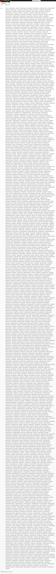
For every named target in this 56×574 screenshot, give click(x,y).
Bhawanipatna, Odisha (14, 74)
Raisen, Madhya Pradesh (22, 427)
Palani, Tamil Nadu (39, 378)
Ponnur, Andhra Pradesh (45, 413)
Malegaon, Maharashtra (15, 310)
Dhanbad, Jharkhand (41, 134)
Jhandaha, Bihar (22, 217)
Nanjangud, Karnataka (46, 354)
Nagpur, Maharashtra (8, 348)
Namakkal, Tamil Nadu (23, 351)
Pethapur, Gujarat (32, 405)
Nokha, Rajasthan (43, 370)
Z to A (9, 4)
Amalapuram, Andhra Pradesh (42, 19)
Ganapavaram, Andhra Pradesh (10, 160)
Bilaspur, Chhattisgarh (33, 82)
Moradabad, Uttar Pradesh (15, 332)
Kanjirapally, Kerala (12, 237)
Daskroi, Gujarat (27, 126)
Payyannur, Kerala (23, 397)
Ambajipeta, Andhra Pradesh (41, 20)
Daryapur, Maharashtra (21, 126)
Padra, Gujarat (38, 375)
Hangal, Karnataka (17, 183)
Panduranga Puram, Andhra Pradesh (30, 386)
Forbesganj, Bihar (43, 155)
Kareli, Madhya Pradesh (47, 242)
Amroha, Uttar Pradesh (8, 25)
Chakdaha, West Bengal (15, 95)
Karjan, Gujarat (7, 245)
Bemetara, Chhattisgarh (9, 68)
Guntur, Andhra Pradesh (45, 177)
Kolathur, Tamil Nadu (29, 269)
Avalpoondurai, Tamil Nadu (44, 41)
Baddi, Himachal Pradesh (31, 44)
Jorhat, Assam (36, 218)
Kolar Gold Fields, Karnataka (9, 269)
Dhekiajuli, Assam (28, 139)
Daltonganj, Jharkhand (49, 122)
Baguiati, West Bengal (15, 47)
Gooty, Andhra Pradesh (21, 171)
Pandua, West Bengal (22, 386)
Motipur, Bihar (30, 334)
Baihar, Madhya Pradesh (42, 47)
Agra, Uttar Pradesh (28, 11)
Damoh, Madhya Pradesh (33, 123)
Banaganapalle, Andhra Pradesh (34, 52)
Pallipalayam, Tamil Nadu (9, 381)
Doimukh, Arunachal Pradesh (45, 144)
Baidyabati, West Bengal (35, 47)
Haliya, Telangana (22, 182)
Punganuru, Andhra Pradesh (44, 419)
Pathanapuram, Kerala (41, 394)
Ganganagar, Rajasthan (42, 160)
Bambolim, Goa (20, 52)
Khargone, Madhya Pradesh (28, 259)
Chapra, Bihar (7, 101)
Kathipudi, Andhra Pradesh (44, 248)
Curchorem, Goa (41, 120)
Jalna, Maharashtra (34, 209)
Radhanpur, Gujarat (8, 424)
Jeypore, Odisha (44, 215)
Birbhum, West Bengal (12, 84)
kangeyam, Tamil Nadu (23, 236)
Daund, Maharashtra (8, 128)
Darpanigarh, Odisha (47, 125)
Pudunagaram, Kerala (38, 418)
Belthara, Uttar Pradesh (46, 66)
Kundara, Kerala (29, 288)
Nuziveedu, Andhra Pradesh (39, 372)
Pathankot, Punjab (47, 394)
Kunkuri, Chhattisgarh (52, 288)
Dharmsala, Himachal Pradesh (9, 139)
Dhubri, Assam (18, 141)
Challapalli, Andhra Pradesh (15, 96)
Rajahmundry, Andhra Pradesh (47, 427)
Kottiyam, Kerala (28, 280)
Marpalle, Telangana (27, 321)
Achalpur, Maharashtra (29, 8)
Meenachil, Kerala (15, 326)
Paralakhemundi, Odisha (16, 389)
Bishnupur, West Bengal (30, 84)
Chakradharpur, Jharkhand (26, 95)
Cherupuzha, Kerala (28, 106)
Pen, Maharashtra (22, 400)
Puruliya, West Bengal (46, 421)
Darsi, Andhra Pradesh (8, 126)
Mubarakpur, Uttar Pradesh (42, 334)
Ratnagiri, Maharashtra (8, 441)
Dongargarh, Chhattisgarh (29, 145)
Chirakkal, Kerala (16, 115)
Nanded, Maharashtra (24, 353)
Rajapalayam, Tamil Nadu (40, 429)
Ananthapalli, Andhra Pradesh (17, 27)
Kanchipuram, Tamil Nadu (18, 234)
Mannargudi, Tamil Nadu (9, 318)
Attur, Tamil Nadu (8, 41)
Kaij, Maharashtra (19, 223)
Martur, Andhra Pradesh (34, 321)
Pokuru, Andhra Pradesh (30, 411)
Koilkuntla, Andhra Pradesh (36, 267)
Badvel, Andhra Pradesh (9, 46)
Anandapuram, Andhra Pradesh (50, 25)
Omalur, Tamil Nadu (24, 373)
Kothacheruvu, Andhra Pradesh (16, 277)
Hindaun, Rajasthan (45, 190)
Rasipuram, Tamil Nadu (33, 440)
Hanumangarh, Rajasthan (23, 183)
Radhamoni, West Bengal (47, 422)
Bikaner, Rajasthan (8, 82)
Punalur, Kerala (33, 419)
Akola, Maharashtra (29, 14)
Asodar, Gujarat (12, 38)
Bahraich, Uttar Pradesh (28, 47)
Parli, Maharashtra (26, 392)
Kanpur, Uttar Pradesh (42, 239)
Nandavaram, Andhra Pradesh (17, 353)
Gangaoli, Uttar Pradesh (49, 160)
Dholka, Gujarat (39, 139)
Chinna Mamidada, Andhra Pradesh (26, 112)
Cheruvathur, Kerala (34, 106)
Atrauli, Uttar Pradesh (22, 39)
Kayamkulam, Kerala (28, 253)
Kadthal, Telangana (45, 221)
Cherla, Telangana (46, 104)
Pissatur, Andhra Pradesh (17, 410)
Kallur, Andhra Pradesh (34, 228)
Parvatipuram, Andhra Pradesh (38, 392)
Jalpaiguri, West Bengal (45, 209)
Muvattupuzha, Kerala (8, 343)
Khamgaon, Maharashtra (52, 256)
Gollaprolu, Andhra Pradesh (39, 169)
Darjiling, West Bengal (33, 125)
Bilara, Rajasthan (28, 82)
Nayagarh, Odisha (26, 362)
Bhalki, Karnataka (38, 71)
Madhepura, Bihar (22, 302)
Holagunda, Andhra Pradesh (17, 193)
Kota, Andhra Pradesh (30, 275)
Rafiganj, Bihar (21, 424)
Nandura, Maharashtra (25, 354)
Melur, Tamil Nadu (51, 326)
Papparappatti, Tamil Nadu (9, 389)
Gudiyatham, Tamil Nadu (37, 174)
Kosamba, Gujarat (8, 275)
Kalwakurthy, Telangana (21, 229)
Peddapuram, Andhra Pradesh (9, 400)
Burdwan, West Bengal (48, 90)
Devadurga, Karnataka (35, 131)
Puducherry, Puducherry (25, 418)
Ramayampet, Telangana (9, 435)
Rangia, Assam (38, 438)
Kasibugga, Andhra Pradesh (21, 248)
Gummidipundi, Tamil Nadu (16, 177)
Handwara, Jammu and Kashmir (10, 183)
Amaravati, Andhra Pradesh (15, 20)
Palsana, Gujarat (22, 381)
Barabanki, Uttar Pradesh (44, 55)
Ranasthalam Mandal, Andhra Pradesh (10, 438)
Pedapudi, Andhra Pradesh (42, 399)
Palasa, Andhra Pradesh (9, 380)
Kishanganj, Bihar (22, 264)
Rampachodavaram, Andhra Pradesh (30, 437)
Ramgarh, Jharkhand (37, 435)
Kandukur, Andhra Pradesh (46, 234)
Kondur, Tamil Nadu (19, 272)
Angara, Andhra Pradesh (47, 28)
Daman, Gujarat (7, 123)
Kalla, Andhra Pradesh (8, 228)
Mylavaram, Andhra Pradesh (37, 343)
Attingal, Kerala (53, 39)
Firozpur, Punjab (38, 155)
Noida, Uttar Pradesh (37, 370)
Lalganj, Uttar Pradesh (42, 294)
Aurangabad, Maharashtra (37, 41)
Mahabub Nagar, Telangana (16, 305)
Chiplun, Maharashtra (45, 114)
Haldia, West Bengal (52, 180)
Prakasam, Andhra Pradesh (29, 416)
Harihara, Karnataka (41, 185)
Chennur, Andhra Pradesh (28, 104)
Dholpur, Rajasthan (44, 139)
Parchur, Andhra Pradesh (35, 391)
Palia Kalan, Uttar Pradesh (27, 380)
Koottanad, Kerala (38, 272)
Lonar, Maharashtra (45, 297)
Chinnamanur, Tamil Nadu (44, 112)
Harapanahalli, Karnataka (9, 185)
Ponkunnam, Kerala (23, 413)
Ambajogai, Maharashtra (49, 20)
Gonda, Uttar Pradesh (46, 169)
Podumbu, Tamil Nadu (23, 411)
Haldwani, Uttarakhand (16, 182)
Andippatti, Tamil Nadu (24, 28)
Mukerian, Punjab (51, 335)
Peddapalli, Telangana (50, 399)
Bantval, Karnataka (22, 55)
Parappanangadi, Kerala (39, 389)
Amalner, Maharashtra (49, 19)
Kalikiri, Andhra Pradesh (37, 226)
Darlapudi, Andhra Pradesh (40, 125)
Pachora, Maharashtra (14, 375)
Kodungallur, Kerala (22, 267)
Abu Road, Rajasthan (23, 8)
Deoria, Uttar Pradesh (15, 131)
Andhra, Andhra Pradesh (17, 28)
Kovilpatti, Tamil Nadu (41, 280)
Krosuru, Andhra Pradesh (15, 285)
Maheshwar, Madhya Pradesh (9, 307)
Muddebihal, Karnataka (49, 334)
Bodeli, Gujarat (15, 85)
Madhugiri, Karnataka (40, 302)
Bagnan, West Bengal (8, 47)
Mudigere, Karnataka (20, 335)
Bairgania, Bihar (14, 49)
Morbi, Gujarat (27, 332)
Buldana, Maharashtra (24, 90)
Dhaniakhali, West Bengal (9, 136)
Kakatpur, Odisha (51, 223)
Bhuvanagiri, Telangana (23, 79)
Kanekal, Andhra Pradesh (9, 236)
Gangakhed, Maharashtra (35, 160)
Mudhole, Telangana (14, 335)
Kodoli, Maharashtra (47, 266)
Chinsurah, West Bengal (16, 114)
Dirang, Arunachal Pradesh (19, 144)
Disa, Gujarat (25, 144)
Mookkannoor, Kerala (8, 332)
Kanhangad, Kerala (36, 236)
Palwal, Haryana (33, 381)
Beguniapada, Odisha (40, 65)
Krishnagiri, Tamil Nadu (33, 283)
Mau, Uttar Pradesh (46, 323)
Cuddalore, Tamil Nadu (9, 120)
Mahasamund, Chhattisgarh (43, 305)
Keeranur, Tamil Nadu (41, 253)
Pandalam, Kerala (8, 384)
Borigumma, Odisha (42, 87)
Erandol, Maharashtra (45, 150)
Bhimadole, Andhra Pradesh (15, 76)
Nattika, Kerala (45, 359)
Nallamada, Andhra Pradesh (9, 351)
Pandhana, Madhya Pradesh (30, 384)
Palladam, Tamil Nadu (44, 380)
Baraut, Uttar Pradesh (28, 57)
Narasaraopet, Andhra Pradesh (35, 356)
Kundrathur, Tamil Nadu (40, 288)
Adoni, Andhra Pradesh (31, 9)
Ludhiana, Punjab (35, 299)
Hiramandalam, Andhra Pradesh (31, 191)
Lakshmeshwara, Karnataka (34, 294)
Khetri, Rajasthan (44, 261)
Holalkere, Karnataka (24, 193)
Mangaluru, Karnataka (14, 316)
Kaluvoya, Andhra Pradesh (14, 229)
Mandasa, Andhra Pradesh (31, 313)
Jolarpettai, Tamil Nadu (30, 218)
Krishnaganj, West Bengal (25, 283)
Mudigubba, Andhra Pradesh (27, 335)
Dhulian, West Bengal (37, 141)
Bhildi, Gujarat (46, 74)
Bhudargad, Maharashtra (44, 77)
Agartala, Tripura (14, 11)
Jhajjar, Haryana (12, 217)
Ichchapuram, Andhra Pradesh (26, 199)
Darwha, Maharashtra (15, 126)
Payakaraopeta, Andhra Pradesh (16, 397)
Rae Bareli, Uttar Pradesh (14, 424)
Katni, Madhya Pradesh (27, 250)
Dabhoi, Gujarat (51, 120)
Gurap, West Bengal (51, 177)
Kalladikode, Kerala (14, 228)
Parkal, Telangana (21, 392)
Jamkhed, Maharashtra (27, 210)
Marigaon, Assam (8, 321)
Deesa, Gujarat (39, 128)
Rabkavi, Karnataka (40, 422)
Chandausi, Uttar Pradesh (9, 98)
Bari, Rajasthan (46, 58)
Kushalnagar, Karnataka (42, 291)
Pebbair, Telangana (41, 397)
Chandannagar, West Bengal (38, 96)
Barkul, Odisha (14, 60)
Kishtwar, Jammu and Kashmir (35, 264)
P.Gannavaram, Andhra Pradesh (44, 405)
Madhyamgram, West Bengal (9, 304)
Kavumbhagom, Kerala (15, 253)
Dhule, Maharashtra (30, 141)
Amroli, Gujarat (14, 25)
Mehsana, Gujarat (41, 326)
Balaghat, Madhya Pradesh (27, 49)
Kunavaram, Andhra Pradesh (9, 288)
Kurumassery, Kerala (35, 291)
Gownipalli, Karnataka (26, 172)
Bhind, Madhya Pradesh (31, 76)
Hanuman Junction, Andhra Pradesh (31, 183)
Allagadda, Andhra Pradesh (22, 17)
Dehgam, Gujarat (51, 128)
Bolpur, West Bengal (51, 85)
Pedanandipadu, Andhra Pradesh (26, 399)
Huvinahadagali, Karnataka (15, 198)
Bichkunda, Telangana (43, 79)
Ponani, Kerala (7, 413)
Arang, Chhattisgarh (15, 33)
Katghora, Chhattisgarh (37, 248)
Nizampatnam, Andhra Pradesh (30, 370)
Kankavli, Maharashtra (19, 237)
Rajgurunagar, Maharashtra (43, 430)
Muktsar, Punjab (26, 337)
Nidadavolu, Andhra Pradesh (33, 367)
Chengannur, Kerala (52, 103)
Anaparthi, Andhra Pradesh (33, 27)
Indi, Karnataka (19, 201)
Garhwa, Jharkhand (24, 163)
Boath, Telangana (51, 84)
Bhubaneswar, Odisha (37, 77)
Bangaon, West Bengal (52, 52)
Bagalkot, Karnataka (19, 46)
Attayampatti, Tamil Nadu (34, 39)
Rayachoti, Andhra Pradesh (46, 441)
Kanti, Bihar (53, 239)
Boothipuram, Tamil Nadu (35, 87)
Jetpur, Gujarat (33, 215)
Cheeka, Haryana (21, 103)
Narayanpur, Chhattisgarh (50, 356)
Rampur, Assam (38, 437)
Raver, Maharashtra (27, 441)
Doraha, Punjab (41, 145)
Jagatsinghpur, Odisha (26, 204)
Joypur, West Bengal (8, 220)
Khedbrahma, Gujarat (38, 261)
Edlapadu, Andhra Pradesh (14, 150)
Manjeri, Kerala (44, 316)
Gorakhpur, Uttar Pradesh (47, 171)
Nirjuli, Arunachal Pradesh (9, 370)
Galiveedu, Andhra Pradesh (31, 158)
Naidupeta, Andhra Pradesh (24, 348)
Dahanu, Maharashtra (30, 122)
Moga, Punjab (52, 329)
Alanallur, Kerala (51, 14)
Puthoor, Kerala (16, 422)
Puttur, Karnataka (21, 422)
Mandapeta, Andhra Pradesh (24, 313)
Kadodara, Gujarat (40, 221)
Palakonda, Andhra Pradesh (9, 378)
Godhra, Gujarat (8, 169)
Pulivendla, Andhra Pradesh (9, 419)
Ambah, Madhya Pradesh (34, 20)
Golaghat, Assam (32, 169)
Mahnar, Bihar (23, 307)
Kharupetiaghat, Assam (48, 259)
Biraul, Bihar (7, 84)
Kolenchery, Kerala (35, 269)
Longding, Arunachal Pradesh (9, 299)
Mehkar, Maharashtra (35, 326)
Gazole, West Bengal (8, 164)
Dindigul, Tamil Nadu (46, 142)
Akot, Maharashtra (40, 14)
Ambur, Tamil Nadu (47, 22)
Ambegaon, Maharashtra (22, 22)
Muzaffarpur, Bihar (23, 343)
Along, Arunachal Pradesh (15, 19)
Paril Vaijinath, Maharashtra (9, 392)
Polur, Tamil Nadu (50, 411)
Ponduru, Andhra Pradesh (17, 413)
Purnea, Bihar (40, 421)
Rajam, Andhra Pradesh (17, 429)
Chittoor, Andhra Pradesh (23, 117)
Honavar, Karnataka (37, 193)
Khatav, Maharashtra (15, 261)
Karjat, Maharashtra (12, 245)
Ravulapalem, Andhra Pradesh (34, 441)
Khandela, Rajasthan (34, 258)
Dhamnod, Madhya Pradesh (13, 134)
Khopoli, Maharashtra (49, 261)
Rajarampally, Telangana (48, 429)
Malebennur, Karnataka (9, 310)
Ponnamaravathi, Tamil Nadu (31, 413)
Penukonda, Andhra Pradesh (29, 402)
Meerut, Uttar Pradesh (21, 326)
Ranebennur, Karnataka (25, 438)
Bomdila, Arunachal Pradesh (9, 87)
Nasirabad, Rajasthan (27, 359)
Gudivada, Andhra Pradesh (29, 174)
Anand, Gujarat (37, 25)
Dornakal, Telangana (47, 145)
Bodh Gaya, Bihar (25, 85)
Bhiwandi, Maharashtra (44, 76)
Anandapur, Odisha (42, 25)
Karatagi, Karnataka (35, 242)
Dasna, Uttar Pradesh (33, 126)
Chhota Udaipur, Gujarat (25, 109)
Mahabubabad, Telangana (9, 305)
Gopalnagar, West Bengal (33, 171)
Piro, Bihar (12, 410)
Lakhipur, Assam (8, 294)
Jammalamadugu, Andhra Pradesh (35, 210)
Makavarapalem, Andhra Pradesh (50, 307)
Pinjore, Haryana (14, 408)
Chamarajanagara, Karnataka (24, 96)
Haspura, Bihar (22, 188)
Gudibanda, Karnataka (14, 174)
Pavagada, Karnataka (8, 397)
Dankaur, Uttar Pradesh (51, 123)
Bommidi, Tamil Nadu (16, 87)
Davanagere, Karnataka (27, 128)
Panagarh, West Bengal (29, 383)
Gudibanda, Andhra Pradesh (21, 174)
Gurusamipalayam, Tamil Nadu (43, 179)
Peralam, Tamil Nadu (36, 402)
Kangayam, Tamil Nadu (16, 236)
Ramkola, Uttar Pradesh (49, 435)
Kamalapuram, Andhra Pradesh (23, 231)
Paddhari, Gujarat (26, 375)
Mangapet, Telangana (28, 316)
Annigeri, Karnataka (48, 30)
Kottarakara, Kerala (13, 280)
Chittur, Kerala (35, 117)
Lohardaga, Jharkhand (33, 297)
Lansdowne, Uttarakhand (27, 296)
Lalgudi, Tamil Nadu (8, 296)
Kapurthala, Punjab (24, 240)
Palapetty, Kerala (50, 378)
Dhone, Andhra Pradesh (51, 139)
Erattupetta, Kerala (51, 150)
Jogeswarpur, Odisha (14, 218)
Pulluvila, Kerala (23, 419)
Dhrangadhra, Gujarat (13, 141)
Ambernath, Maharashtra (29, 22)
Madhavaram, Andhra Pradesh (16, 302)
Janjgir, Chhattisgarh (46, 212)
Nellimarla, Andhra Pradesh (38, 364)
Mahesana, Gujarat (50, 305)
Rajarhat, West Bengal (8, 430)
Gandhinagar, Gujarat (28, 160)
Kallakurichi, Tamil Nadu (21, 228)
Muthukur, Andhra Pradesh (40, 342)
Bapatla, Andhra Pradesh (28, 55)
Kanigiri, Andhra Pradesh (43, 236)
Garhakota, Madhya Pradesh (17, 163)
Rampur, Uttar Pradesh (44, 437)
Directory (42, 0)
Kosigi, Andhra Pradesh (19, 275)
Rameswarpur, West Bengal (22, 435)
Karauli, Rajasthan (41, 242)
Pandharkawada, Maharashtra (38, 384)
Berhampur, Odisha (46, 68)
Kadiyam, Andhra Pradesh (33, 221)
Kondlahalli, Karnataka (8, 272)
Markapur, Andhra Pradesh (20, 321)
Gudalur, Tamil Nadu (46, 172)
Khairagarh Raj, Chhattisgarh (9, 256)
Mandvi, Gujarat (23, 315)
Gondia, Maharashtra (8, 171)
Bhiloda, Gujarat (51, 74)
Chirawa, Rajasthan (29, 115)
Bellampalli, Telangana (22, 66)
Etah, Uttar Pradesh (19, 152)
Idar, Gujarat (38, 199)
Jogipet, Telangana (20, 218)
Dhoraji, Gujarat (8, 141)
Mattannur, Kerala (36, 323)
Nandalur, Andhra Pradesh (9, 353)
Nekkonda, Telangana (16, 364)
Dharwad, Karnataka (22, 139)
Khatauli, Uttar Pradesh (9, 261)
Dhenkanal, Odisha (34, 139)
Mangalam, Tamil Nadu (51, 315)
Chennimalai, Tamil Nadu (15, 104)
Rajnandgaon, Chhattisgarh (16, 432)
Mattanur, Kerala (41, 323)
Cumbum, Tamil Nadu (31, 120)
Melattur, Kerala (46, 326)
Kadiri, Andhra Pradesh (26, 221)
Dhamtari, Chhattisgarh (28, 134)
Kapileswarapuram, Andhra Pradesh (16, 240)
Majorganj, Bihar (42, 307)
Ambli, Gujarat (42, 22)
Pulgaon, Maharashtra (52, 418)
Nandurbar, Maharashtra (32, 354)
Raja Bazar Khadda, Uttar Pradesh (38, 427)
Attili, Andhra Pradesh (47, 39)
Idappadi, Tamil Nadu (33, 199)
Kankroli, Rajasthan (39, 237)
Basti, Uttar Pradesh (27, 63)
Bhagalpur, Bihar (27, 71)
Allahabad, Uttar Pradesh (30, 17)
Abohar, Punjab (17, 8)
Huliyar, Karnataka (25, 196)
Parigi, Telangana (45, 391)
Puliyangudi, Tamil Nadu (17, 419)
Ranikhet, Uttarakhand (50, 438)
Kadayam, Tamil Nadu (42, 220)
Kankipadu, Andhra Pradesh (32, 237)
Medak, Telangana (33, 324)
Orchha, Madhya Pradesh (49, 373)
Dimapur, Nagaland (34, 142)
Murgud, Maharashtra (8, 342)
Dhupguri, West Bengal (44, 141)
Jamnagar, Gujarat (8, 212)
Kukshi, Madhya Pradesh (13, 286)
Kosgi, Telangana (13, 275)
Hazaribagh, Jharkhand (20, 190)
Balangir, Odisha (34, 49)
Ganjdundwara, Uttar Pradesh (9, 163)
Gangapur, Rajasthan (15, 161)
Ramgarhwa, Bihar (43, 435)
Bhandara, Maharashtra (44, 71)
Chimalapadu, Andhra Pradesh (9, 112)
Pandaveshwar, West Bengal (21, 384)
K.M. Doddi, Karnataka (48, 264)
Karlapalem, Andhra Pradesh (25, 245)
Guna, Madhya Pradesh (24, 177)
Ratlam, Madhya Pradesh (46, 440)
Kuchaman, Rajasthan (27, 285)
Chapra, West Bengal (12, 101)
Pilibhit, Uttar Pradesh (8, 408)
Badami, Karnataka (17, 44)
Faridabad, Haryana (19, 153)
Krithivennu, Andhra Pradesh (48, 283)
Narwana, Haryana (8, 359)
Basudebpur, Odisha (33, 63)
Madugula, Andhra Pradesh (31, 304)
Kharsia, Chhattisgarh (41, 259)
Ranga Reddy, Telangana (32, 438)
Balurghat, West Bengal (9, 52)
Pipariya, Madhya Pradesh (29, 408)
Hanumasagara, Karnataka (40, 183)
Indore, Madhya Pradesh (25, 201)
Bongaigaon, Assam (28, 87)
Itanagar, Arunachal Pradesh (21, 202)
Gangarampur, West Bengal (22, 161)
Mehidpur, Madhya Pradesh (28, 326)
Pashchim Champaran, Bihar (46, 392)
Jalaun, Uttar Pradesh (8, 209)
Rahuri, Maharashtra (50, 424)
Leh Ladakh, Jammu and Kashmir (10, 297)
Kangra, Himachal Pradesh (30, 236)
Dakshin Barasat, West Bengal (42, 122)
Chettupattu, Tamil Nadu (41, 106)
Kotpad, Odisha (45, 278)
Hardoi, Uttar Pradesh (23, 185)
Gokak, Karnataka (19, 169)
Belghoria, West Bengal (15, 66)
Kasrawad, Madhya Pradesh (29, 248)
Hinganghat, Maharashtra (16, 191)
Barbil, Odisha (39, 57)
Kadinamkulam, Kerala (19, 221)
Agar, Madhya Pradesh (8, 11)
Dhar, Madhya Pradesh (16, 136)
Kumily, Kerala (46, 286)
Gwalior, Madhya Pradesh (21, 180)
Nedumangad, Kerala (37, 362)
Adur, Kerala (36, 9)
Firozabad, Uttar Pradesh (32, 155)
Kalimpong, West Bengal (44, 226)
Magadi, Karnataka (52, 304)
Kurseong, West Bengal (16, 291)
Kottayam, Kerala (19, 280)
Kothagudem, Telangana (24, 277)
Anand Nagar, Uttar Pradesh (9, 27)
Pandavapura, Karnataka (14, 384)
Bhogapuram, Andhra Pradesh (9, 77)
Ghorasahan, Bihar (15, 166)
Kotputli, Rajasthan (50, 278)
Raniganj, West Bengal (43, 438)
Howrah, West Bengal (8, 196)
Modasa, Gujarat (47, 329)
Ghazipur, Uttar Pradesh (9, 166)
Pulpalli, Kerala (28, 419)
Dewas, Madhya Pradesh (50, 133)
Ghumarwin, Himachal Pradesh (28, 166)
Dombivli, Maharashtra (8, 145)
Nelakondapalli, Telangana (23, 364)
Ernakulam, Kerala (8, 152)
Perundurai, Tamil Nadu (26, 405)
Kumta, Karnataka (51, 286)
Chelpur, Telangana (26, 103)
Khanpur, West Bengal (8, 259)
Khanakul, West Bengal (15, 258)
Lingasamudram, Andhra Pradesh (19, 297)
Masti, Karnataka (8, 323)
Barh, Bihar (18, 58)
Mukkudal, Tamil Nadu (20, 337)
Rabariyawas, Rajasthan (34, 422)
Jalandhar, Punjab (47, 207)
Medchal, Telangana (47, 324)
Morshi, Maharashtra (8, 334)
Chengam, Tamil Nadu (46, 103)
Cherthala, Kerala (14, 106)
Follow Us (49, 0)
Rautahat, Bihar (22, 441)
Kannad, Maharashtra (45, 237)
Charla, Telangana (25, 101)
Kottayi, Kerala (23, 280)
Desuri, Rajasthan (21, 131)
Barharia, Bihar (30, 58)
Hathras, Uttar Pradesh (33, 188)
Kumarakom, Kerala (33, 286)
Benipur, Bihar (25, 68)
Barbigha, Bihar (34, 57)
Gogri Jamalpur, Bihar (13, 169)
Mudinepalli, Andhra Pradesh (36, 335)
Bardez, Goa (43, 57)
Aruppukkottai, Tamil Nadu (9, 36)
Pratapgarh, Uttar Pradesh (48, 416)
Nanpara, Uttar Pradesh (9, 356)
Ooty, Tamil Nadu (37, 373)
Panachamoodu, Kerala (23, 383)
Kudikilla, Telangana (41, 285)
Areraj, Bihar (49, 33)
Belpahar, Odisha (33, 66)
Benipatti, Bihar (21, 68)
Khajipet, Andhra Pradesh (25, 256)
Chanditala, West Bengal (36, 98)
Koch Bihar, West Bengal (13, 266)
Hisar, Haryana (49, 191)
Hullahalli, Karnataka (31, 196)
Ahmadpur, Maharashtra (35, 11)
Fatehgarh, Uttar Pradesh (37, 153)
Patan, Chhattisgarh (20, 394)
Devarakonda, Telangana (49, 131)
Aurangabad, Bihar (30, 41)
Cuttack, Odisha (46, 120)
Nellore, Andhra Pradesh (46, 364)
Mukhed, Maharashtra (8, 337)
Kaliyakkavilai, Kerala (50, 226)
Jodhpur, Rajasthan (8, 218)
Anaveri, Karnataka (40, 27)
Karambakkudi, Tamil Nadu (49, 240)
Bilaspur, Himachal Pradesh (40, 82)
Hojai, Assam (11, 193)
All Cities (7, 8)
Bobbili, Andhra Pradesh (9, 85)
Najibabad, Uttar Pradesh (44, 348)
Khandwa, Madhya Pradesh (41, 258)
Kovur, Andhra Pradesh (48, 280)
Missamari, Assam (35, 329)
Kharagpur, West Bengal (15, 259)
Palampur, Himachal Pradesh (32, 378)
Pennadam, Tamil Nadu (42, 400)
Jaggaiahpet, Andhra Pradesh (45, 204)
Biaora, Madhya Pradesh (29, 79)
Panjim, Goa (50, 386)
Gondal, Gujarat (52, 169)
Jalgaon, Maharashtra (20, 209)
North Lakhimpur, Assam (18, 372)
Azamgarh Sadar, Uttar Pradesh (10, 44)
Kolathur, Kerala (24, 269)
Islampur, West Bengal (8, 202)
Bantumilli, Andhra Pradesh (15, 55)
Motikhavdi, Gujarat (24, 334)
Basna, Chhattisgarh (21, 63)
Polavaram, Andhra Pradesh (37, 411)
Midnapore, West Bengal (9, 329)
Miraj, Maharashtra (15, 329)
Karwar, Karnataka (28, 247)
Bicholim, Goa (48, 79)
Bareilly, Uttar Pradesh (8, 58)
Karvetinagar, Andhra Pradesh (22, 247)
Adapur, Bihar (7, 9)
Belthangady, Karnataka (39, 66)
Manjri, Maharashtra (49, 316)
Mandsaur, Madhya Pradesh (16, 315)
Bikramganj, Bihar (13, 82)
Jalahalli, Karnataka (20, 207)
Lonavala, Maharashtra (52, 297)
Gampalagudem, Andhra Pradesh (45, 158)
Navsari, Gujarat (36, 361)
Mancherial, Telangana (16, 313)
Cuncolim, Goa (36, 120)
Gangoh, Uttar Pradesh (36, 161)
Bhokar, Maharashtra (16, 77)
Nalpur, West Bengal (16, 351)
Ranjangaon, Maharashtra (15, 440)
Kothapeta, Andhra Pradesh (25, 278)
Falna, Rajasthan (14, 153)
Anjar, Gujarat (18, 30)
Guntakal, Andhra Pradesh (37, 177)
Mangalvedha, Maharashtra (21, 316)
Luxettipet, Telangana (40, 299)
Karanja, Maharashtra (24, 242)
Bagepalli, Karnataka (32, 46)
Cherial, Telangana (41, 104)
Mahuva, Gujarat (37, 307)
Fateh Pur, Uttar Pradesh (9, 155)
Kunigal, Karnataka (46, 288)
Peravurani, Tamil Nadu (14, 403)
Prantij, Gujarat (36, 416)
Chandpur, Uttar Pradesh (43, 98)
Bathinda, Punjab (43, 63)
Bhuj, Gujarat (50, 77)
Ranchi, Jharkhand (18, 438)
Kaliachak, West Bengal (9, 226)
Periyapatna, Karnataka (49, 403)
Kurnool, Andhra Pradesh (9, 291)
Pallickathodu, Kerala (50, 380)
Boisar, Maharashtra (39, 85)
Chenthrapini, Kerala (35, 104)
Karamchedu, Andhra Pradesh (9, 242)
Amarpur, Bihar (21, 20)
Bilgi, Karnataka (47, 82)
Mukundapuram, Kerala (31, 337)
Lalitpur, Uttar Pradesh (14, 296)
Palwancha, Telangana (38, 381)
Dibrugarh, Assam (17, 142)
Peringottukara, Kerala (20, 403)
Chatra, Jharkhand (36, 101)
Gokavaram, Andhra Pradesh (26, 169)
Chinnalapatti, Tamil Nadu (17, 112)
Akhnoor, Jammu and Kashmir (9, 14)
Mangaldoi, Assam (8, 316)
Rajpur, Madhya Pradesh (29, 432)
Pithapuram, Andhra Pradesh (33, 410)
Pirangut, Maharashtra (47, 408)
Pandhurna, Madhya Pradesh (9, 386)
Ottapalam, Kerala (8, 375)
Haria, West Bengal (29, 185)
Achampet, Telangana (36, 8)
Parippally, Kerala (15, 392)
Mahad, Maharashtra (23, 305)
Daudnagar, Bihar (50, 126)
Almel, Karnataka (51, 17)
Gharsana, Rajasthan (26, 164)
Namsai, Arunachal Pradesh (41, 351)
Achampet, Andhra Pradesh (43, 8)
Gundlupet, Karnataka (30, 177)
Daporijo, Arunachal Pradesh (20, 125)
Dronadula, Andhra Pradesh (27, 147)
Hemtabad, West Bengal (33, 190)
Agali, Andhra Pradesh (48, 9)
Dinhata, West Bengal (8, 144)
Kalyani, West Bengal (48, 229)
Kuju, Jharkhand (7, 286)
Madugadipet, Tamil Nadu (23, 304)
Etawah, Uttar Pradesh (25, 152)
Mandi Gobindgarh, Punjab (46, 313)
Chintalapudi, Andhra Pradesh (24, 114)
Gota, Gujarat (14, 172)
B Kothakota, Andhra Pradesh (45, 84)
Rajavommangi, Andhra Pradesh (16, 430)
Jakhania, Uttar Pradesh (15, 207)
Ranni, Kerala (20, 440)
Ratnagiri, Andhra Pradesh (15, 441)
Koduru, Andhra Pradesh (29, 267)
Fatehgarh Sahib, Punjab (45, 153)
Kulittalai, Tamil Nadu (20, 286)
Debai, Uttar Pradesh (34, 128)
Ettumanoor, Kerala (31, 152)
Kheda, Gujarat (32, 261)
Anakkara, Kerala (32, 25)
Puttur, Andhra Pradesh (27, 422)
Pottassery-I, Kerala (22, 416)
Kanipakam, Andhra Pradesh (51, 236)
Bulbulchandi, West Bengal (17, 90)
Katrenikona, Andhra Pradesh (48, 250)
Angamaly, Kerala (41, 28)
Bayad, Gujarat (12, 65)
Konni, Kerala (33, 272)
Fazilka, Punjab (19, 155)
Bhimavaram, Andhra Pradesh (23, 76)
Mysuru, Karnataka (52, 343)
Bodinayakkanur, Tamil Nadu (32, 85)
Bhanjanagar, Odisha (50, 71)
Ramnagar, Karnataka (8, 437)
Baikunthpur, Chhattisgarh (49, 47)
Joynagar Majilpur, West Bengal (50, 218)
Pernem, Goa (14, 405)
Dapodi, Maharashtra (12, 125)
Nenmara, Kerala (52, 364)
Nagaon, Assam (32, 345)
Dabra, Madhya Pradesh (9, 122)
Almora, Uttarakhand (8, 19)
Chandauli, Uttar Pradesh (46, 96)
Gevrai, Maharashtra (14, 164)
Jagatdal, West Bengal (19, 204)
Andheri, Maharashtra (46, 27)
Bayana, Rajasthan (17, 65)
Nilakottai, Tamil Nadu (47, 367)
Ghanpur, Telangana (20, 164)
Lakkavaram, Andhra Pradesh (19, 294)
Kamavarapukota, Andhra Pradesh (49, 231)
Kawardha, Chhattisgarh (22, 253)
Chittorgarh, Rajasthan (30, 117)
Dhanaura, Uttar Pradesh (34, 134)
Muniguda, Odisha (32, 340)
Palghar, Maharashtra (15, 380)
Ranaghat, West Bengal (51, 437)
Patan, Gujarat (15, 394)
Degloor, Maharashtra (45, 128)
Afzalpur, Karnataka (41, 9)
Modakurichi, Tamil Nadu (41, 329)
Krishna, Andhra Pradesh (9, 283)
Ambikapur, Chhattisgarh (37, 22)
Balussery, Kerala (15, 52)
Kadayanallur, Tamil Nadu (49, 220)
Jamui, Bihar (24, 212)
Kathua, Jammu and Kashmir (9, 250)
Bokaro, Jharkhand (45, 85)
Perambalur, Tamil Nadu (43, 402)
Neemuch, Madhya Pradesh (9, 364)
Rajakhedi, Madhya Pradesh (9, 429)
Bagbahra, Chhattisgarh (26, 46)
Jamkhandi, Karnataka (21, 210)
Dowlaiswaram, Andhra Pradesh (10, 147)
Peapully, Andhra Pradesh (34, 397)
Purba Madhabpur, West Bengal (30, 421)
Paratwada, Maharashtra (9, 391)
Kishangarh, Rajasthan (28, 264)
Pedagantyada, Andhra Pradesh (49, 397)
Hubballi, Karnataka (14, 196)
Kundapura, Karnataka (23, 288)
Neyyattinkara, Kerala (8, 367)
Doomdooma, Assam (35, 145)
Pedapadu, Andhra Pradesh (34, 399)
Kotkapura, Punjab (32, 278)
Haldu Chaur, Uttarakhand (9, 182)
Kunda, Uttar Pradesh (16, 288)
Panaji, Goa (34, 383)
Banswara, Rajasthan (8, 55)
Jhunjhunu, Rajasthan (39, 217)
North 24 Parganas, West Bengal (10, 372)
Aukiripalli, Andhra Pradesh (14, 41)
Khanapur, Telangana (28, 258)
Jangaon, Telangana (29, 212)
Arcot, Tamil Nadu (44, 33)
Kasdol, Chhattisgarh (40, 247)
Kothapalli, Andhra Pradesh (9, 278)
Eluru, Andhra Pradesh (33, 150)
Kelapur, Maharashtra (52, 253)
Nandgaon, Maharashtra (31, 353)
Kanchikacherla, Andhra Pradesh (10, 234)
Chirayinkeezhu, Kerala (35, 115)
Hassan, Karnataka (26, 188)
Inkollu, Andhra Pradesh (40, 201)
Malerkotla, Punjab (21, 310)
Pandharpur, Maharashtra (46, 384)
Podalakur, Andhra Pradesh (9, 411)
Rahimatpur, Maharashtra (44, 424)
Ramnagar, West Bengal (22, 437)
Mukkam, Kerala (14, 337)
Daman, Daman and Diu (13, 123)
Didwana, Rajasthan (22, 142)
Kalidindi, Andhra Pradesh (15, 226)
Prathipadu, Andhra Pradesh (9, 418)
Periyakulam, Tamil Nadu (41, 403)
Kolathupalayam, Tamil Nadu (17, 269)
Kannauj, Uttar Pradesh (23, 239)
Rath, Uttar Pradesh (39, 440)
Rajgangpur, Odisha (28, 430)
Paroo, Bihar (31, 392)
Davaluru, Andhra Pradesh (20, 128)
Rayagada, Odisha (15, 443)
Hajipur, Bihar (47, 180)
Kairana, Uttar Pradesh (32, 223)
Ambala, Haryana (8, 22)
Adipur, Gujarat (25, 9)
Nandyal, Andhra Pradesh (39, 354)
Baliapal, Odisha (52, 49)
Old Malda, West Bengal (9, 373)
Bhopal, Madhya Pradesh (31, 77)
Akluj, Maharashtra (23, 14)
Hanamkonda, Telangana (51, 182)
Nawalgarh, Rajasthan (8, 362)
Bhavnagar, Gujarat (8, 74)
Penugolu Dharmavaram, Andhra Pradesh (11, 402)
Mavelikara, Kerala (14, 324)
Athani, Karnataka (48, 38)
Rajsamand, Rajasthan (41, 432)
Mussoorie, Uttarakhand (33, 342)
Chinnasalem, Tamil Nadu (9, 114)
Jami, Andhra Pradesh (8, 210)
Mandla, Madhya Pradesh (9, 315)
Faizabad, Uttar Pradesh (46, 152)
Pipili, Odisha (35, 408)
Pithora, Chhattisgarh (40, 410)
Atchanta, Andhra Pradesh (32, 38)
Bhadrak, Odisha (8, 71)
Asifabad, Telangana (49, 36)
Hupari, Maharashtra (49, 196)
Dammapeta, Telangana (26, 123)
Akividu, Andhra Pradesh (17, 14)
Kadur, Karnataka (51, 221)
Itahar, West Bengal (14, 202)
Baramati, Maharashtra (51, 55)
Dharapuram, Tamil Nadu (32, 136)
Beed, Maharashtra (34, 65)
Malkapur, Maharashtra (48, 310)
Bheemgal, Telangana (26, 74)
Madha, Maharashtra (8, 302)
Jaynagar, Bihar (18, 215)
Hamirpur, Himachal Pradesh (43, 182)
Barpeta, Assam (34, 60)
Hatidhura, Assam (39, 188)
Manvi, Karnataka (48, 318)
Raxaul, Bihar (41, 441)
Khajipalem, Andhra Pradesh (17, 256)
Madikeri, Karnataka (16, 304)
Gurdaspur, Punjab (15, 179)
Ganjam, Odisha (47, 161)
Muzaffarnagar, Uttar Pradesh (16, 343)
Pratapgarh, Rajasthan (41, 416)
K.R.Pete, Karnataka (21, 285)
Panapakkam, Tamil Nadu (40, 383)
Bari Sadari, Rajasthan (8, 60)
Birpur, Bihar (24, 84)
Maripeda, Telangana (13, 321)
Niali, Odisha (20, 367)
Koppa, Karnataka (51, 272)
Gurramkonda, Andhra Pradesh (28, 179)
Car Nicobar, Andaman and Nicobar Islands (22, 93)
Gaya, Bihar (47, 163)
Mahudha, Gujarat (32, 307)
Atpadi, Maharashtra (15, 39)
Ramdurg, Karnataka (15, 435)
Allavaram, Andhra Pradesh (38, 17)
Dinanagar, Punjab (40, 142)
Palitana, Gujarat (38, 380)
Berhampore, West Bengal (39, 68)
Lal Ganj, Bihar (48, 294)
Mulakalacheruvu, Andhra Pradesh (39, 337)
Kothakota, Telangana (31, 277)
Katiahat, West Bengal (16, 250)
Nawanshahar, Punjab (14, 362)
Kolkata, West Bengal (48, 269)
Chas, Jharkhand (31, 101)
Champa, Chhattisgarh (31, 96)
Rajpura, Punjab (35, 432)
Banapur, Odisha (41, 52)
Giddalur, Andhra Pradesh (36, 166)
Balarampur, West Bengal (40, 49)
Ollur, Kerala (14, 373)
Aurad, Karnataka (25, 41)
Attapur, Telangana (27, 39)
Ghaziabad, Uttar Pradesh (46, 164)
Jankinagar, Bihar (52, 212)
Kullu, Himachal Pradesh (27, 286)
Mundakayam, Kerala (8, 340)
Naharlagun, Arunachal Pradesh (16, 348)
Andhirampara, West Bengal (9, 28)
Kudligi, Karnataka (47, 285)
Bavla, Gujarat (7, 65)
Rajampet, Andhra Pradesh (24, 429)
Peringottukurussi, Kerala (27, 403)
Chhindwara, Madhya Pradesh (17, 109)
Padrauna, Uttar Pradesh (44, 375)
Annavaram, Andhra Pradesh (41, 30)
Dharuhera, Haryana (16, 139)
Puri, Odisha (36, 421)
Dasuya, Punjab (39, 126)
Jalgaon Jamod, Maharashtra (27, 209)
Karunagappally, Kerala (51, 245)
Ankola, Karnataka (35, 30)
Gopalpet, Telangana (40, 171)
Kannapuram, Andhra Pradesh (9, 239)
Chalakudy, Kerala (41, 95)
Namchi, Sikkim (35, 351)
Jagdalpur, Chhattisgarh (33, 204)
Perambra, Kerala (49, 402)
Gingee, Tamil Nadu (43, 166)
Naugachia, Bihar (50, 359)
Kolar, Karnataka (52, 267)
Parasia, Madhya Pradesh (46, 389)
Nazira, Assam (31, 362)
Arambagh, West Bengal (9, 33)
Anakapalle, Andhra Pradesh (20, 25)
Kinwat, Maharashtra (8, 264)
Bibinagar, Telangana (36, 79)
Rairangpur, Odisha (15, 427)
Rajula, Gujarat (46, 432)
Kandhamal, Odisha (32, 234)
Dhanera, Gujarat (47, 134)
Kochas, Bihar (7, 266)
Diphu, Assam (13, 144)
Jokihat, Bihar (25, 218)
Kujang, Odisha (53, 285)
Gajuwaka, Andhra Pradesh (23, 158)
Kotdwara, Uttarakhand (8, 277)
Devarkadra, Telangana (17, 133)
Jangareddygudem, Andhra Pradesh (38, 212)
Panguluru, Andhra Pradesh (39, 386)
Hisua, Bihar (7, 193)
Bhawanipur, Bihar (20, 74)
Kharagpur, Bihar (21, 259)
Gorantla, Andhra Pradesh (9, 172)
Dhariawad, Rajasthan (45, 136)
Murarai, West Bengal (45, 340)
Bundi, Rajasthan (30, 90)
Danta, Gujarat (7, 125)
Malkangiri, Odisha (42, 310)
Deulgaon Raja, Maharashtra (28, 131)
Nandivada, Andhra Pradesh (17, 354)
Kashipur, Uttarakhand (8, 248)
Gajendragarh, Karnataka (16, 158)
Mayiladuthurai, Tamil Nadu (26, 324)
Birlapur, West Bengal (19, 84)
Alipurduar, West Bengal (15, 17)
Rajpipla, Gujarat (23, 432)
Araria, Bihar (32, 33)
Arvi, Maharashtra (15, 36)
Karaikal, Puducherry (36, 240)
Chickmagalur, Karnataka (39, 109)
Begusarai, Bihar (46, 65)
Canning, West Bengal (13, 93)
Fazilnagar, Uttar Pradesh (25, 155)
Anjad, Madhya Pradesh (13, 30)
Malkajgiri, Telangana (36, 310)
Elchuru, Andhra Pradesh (26, 150)
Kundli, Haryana (34, 288)
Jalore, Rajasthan (39, 209)
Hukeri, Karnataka (20, 196)
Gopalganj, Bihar (27, 171)
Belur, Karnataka (52, 66)
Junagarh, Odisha (25, 220)
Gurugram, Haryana (35, 179)
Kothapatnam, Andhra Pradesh (17, 278)
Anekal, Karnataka (36, 28)
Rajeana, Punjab (23, 430)
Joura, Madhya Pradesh (42, 218)
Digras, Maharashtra (28, 142)
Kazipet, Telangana (34, 253)
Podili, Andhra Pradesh (16, 411)
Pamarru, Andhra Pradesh (45, 381)
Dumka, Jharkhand (49, 147)
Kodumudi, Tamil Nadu (8, 267)
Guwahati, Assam (14, 180)
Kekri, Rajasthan (46, 253)
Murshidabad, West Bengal (20, 342)
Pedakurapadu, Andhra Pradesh (10, 399)
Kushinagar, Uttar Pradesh (49, 291)
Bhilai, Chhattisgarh (40, 74)
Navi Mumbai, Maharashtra (29, 361)
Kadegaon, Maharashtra (9, 221)
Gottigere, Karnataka (20, 172)
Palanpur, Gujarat (44, 378)
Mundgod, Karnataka (14, 340)
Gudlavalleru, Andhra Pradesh (45, 174)
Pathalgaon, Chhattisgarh (27, 394)
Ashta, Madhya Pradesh (37, 36)
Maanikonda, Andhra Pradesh (48, 299)
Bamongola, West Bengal (26, 52)
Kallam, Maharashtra (28, 228)
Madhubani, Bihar (34, 302)
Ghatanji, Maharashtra (39, 164)
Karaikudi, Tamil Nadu (42, 240)
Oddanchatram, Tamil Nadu (47, 372)
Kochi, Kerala (18, 266)
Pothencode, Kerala (16, 416)
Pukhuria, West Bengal (45, 418)
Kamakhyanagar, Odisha (9, 231)
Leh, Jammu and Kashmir (47, 296)
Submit (46, 0)
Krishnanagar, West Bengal (40, 283)
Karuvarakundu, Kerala (14, 247)
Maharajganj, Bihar (36, 305)
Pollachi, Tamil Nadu (44, 411)
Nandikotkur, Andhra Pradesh (9, 354)
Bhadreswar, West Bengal (20, 71)
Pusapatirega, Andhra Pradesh (9, 422)
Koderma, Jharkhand (40, 266)
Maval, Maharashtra (8, 324)
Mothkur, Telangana (14, 334)
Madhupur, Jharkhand (46, 302)
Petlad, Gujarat (37, 405)
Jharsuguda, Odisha (33, 217)
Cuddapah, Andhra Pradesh (16, 120)
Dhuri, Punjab (49, 141)
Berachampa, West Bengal (31, 68)
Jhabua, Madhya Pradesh (50, 215)
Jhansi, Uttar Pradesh (27, 217)
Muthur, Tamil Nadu (47, 342)
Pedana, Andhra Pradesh (18, 399)
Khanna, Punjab (48, 258)
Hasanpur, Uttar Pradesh (9, 188)
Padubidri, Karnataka (51, 375)
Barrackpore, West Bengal (40, 60)
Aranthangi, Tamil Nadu (27, 33)
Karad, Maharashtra (29, 240)
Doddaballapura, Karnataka (37, 144)
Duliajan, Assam (44, 147)
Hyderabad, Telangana (36, 198)
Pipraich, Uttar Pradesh (40, 408)
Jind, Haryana (45, 217)
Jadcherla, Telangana (43, 202)
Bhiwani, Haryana (49, 76)
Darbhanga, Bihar (27, 125)
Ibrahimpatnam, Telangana (43, 198)
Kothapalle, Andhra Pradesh (45, 277)
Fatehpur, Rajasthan (51, 153)
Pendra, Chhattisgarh (27, 400)
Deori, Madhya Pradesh (9, 131)
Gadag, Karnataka (49, 155)
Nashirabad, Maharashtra (20, 359)
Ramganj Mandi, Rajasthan (30, 435)
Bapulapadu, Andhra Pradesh (36, 55)
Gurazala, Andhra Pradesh (9, 179)
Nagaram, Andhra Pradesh (46, 345)
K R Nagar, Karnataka (8, 285)
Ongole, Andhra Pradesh (31, 373)
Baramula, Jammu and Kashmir (9, 57)
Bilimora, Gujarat (52, 82)
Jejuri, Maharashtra (28, 215)
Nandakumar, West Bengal (49, 351)
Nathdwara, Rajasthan (39, 359)
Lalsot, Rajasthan (20, 296)
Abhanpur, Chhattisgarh (12, 8)
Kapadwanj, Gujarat (8, 240)
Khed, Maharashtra (27, 261)
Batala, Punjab (38, 63)
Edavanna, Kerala (8, 150)
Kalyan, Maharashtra (34, 229)
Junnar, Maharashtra (30, 220)
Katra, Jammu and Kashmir (40, 250)
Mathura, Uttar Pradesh (30, 323)
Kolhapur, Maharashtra (42, 269)
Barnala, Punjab (24, 60)
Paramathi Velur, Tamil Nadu (31, 389)
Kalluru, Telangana (40, 228)
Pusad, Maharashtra (52, 421)
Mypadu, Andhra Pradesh (45, 343)
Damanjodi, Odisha (19, 123)
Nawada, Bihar (48, 361)
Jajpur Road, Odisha (8, 207)
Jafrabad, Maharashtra (50, 202)
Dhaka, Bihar (7, 134)
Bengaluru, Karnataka (15, 68)
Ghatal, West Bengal (32, 164)
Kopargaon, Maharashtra (44, 272)
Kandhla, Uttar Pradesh (39, 234)
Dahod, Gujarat (35, 122)
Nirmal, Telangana (15, 370)
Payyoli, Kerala (28, 397)
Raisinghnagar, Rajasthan (29, 427)
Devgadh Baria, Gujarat (30, 133)
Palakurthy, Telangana (16, 378)
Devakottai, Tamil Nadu (42, 131)
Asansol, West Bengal (21, 36)
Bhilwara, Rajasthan (8, 76)
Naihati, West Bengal (31, 348)
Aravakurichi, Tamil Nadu (38, 33)
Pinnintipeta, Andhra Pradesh (21, 408)
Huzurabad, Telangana (23, 198)
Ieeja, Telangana (48, 199)
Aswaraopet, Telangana (25, 38)
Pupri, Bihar (16, 421)
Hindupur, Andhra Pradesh (9, 191)
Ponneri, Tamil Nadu (38, 413)
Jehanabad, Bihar (23, 215)
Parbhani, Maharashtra (20, 391)
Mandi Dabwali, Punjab (39, 313)
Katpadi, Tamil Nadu (33, 250)
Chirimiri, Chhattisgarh (42, 115)
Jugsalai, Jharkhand (14, 220)
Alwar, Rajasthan (26, 19)
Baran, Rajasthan (16, 57)
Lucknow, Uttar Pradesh (29, 299)
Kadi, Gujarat (14, 221)
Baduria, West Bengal (51, 44)
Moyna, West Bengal (35, 334)
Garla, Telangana (35, 163)
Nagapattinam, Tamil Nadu (38, 345)
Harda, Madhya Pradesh (16, 185)
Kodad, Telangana (23, 266)
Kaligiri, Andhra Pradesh (30, 226)
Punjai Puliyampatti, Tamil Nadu (10, 421)
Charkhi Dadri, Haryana (19, 101)
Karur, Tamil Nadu (8, 247)
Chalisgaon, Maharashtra (47, 95)
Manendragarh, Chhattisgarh (35, 315)
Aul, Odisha (20, 41)
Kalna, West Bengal (46, 228)
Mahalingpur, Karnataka (30, 305)
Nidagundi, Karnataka (40, 367)
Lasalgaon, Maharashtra (34, 296)
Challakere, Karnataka (8, 96)
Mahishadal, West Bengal (17, 307)
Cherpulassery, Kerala (8, 106)
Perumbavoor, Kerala (19, 405)
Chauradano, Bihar (41, 101)
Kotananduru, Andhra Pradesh (47, 275)
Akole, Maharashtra (35, 14)
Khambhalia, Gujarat (39, 256)
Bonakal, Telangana (22, 87)
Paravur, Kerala (15, 391)
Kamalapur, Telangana (15, 231)
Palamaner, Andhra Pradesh (23, 378)
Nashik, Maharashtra (13, 359)
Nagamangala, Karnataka (26, 345)
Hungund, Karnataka (37, 196)
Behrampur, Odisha (51, 65)
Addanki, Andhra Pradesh (13, 9)
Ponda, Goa (11, 413)
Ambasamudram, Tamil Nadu (14, 22)
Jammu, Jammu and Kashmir (51, 210)
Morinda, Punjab (44, 332)
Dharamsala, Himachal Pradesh (24, 136)
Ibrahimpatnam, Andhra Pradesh (10, 199)
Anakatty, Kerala (27, 25)
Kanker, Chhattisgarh (25, 237)
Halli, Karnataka (33, 182)
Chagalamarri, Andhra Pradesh (37, 93)
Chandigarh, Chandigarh (22, 98)
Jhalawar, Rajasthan (16, 217)
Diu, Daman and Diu (30, 144)
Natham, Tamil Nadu (33, 359)
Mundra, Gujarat (20, 340)
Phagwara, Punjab (51, 405)
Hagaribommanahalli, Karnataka (40, 180)
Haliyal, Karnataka (27, 182)
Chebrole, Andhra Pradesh (14, 103)
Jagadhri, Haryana (8, 204)
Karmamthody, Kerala (33, 245)
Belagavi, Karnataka (8, 66)
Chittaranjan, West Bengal (9, 117)
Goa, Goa (53, 166)
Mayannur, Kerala (19, 324)
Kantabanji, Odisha (48, 239)
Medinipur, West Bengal (9, 326)
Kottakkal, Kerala (8, 280)
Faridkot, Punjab (25, 153)
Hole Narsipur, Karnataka (31, 193)
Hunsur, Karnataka (43, 196)
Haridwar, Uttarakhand (35, 185)
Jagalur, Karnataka (13, 204)
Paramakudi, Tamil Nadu (24, 389)
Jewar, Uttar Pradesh (38, 215)
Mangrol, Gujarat (34, 316)
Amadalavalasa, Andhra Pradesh (33, 19)
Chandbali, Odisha (15, 98)
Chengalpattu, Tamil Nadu (39, 103)
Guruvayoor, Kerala (50, 179)
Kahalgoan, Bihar (13, 223)
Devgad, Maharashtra (23, 133)
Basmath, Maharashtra (15, 63)
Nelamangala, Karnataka (31, 364)
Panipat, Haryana (46, 386)
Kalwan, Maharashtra (28, 229)
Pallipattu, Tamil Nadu (16, 381)
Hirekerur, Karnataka (38, 191)
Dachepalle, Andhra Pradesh (16, 122)
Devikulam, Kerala (36, 133)
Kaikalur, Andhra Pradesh (25, 223)
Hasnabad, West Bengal (16, 188)
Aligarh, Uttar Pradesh (8, 17)
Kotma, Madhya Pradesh (39, 278)
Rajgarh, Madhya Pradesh (35, 430)
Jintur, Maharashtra (50, 217)
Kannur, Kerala (37, 239)
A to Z (6, 4)
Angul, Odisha (7, 30)
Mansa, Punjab (36, 318)
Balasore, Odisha (46, 49)
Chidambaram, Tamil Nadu (46, 109)
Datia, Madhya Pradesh (44, 126)
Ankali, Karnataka (23, 30)
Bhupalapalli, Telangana (9, 79)
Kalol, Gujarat (51, 228)
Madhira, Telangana (28, 302)
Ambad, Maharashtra (27, 20)
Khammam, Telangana (8, 258)
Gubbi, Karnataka (41, 172)
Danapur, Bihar (39, 123)
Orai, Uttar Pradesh (42, 373)
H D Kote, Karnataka (26, 190)
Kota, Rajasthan (25, 275)
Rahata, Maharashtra (37, 424)
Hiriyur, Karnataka (44, 191)
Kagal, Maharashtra (8, 223)
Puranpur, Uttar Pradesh (22, 421)
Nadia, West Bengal (14, 345)
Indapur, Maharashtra (13, 201)
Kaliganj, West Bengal (23, 226)
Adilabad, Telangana (20, 9)
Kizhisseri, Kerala (42, 264)
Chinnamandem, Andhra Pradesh (36, 112)
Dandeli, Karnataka (44, 123)
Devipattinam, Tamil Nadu (43, 133)
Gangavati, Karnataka (29, 161)
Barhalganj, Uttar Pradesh (24, 58)
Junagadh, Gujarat (19, 220)
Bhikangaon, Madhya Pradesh (34, 74)
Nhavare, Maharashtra (15, 367)
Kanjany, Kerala (7, 237)
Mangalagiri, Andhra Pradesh (43, 315)
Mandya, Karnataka (28, 315)
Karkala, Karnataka (18, 245)
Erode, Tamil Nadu (13, 152)
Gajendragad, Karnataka (9, 158)
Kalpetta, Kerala (8, 229)
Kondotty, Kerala (14, 272)
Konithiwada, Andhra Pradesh (27, 272)
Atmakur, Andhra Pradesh (9, 39)
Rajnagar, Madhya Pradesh (9, 432)
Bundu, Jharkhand (35, 90)
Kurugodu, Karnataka (22, 291)
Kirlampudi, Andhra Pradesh (15, 264)
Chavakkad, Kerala (8, 103)
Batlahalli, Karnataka (49, 63)
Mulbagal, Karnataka (47, 337)
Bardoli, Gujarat (48, 57)
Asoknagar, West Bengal (18, 38)
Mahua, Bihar (27, 307)
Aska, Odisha (7, 38)
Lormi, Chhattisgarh (22, 299)
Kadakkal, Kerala (36, 220)
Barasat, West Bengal (22, 57)
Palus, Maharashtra (27, 381)
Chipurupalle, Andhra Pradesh (9, 115)
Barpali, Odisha (29, 60)
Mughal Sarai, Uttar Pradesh (44, 335)
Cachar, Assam (7, 93)
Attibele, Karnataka (41, 39)
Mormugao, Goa (50, 332)
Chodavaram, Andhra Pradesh (42, 117)
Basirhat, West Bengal (8, 63)
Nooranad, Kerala (48, 370)
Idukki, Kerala (43, 199)
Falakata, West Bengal (8, 153)
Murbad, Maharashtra (52, 340)
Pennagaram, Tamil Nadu (49, 400)
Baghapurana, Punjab (39, 46)
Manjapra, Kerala (39, 316)
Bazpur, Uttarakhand (22, 65)
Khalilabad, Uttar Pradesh (32, 256)
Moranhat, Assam (22, 332)
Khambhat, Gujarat (45, 256)
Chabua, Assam (30, 93)
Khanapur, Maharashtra (22, 258)
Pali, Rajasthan (21, 380)
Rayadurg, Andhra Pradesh (9, 443)
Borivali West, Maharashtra (49, 87)
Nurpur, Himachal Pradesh (31, 372)
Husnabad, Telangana (8, 198)
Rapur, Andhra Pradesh (26, 440)
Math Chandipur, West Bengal (22, 323)
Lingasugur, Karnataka (27, 297)
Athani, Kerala (43, 38)
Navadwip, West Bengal (16, 361)
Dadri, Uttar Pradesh (23, 122)
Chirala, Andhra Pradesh (22, 115)
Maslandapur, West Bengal (46, 321)
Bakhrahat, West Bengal (20, 49)
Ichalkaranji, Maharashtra (18, 199)
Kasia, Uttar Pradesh (14, 248)
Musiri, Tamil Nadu (27, 342)
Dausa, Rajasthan (14, 128)
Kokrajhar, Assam (47, 267)
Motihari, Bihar (19, 334)
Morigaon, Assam (39, 332)
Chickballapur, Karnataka (32, 109)
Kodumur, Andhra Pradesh (15, 267)
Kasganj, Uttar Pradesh (47, 247)
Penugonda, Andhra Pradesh (21, 402)
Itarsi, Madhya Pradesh (29, 202)
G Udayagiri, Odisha (8, 174)
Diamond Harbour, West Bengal (10, 142)
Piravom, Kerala (8, 410)
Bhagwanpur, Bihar (32, 71)
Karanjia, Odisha (30, 242)
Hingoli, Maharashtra (23, 191)
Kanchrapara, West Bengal (25, 234)
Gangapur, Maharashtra (9, 161)
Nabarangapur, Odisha (8, 345)
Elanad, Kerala (20, 150)
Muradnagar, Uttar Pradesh (38, 340)
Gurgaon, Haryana (21, 179)
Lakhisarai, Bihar (13, 294)
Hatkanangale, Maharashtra (45, 188)
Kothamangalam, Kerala (38, 277)
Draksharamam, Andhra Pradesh (19, 147)
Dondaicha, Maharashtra (22, 145)
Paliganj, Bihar (33, 380)
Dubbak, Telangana (34, 147)
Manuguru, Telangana (42, 318)
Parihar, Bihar (50, 391)
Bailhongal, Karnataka (8, 49)
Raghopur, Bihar (25, 424)
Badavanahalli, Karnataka (23, 44)
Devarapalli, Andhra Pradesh (9, 133)
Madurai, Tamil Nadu (38, 304)
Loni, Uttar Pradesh (16, 299)
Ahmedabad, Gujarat (41, 11)
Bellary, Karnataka (27, 66)
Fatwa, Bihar (14, 155)
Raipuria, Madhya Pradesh (9, 427)
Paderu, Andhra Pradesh (32, 375)
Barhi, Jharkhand (41, 58)
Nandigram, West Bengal (47, 353)
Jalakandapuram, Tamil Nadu (28, 207)
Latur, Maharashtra (40, 296)
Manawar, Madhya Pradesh (9, 313)
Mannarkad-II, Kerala (15, 318)
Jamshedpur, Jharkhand (14, 212)
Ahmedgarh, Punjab (47, 11)
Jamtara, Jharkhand (20, 212)
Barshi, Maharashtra (46, 60)
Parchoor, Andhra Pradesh (27, 391)
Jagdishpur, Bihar (39, 204)
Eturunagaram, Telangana (38, 152)
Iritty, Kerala (51, 201)
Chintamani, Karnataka (31, 114)
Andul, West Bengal (30, 28)
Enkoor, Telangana (39, 150)
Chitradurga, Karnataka (48, 115)
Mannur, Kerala (27, 318)
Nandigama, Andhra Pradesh (39, 353)
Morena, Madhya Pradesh (33, 332)
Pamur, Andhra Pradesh (16, 383)
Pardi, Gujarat (41, 391)
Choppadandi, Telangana (50, 117)
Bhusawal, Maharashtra (16, 79)
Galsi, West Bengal (38, 158)
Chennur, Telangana (21, 104)
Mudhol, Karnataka (8, 335)
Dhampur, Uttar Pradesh (21, 134)
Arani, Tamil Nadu (21, 33)
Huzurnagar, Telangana (29, 198)
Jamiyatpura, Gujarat (14, 210)
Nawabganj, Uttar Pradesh (42, 361)
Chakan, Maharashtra (8, 95)
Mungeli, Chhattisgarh (26, 340)
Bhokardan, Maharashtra (23, 77)
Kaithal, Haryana (38, 223)
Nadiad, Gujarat (20, 345)
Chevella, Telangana (48, 106)
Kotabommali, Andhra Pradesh (38, 275)
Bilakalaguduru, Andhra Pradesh (20, 82)
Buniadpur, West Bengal (41, 90)
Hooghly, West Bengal (50, 193)
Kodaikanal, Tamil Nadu (30, 266)
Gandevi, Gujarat (17, 160)
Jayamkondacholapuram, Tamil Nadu (10, 215)
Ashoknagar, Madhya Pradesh (29, 36)
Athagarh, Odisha (38, 38)
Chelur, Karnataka (32, 103)
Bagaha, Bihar (14, 46)
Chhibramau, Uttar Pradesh (9, 109)
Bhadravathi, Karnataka (14, 71)
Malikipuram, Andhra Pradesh (29, 310)
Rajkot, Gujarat (49, 430)
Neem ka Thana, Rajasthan (43, 362)
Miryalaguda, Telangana (22, 329)
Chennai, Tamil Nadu (8, 104)
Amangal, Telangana (8, 20)
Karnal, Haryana (39, 245)
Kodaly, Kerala (35, 266)
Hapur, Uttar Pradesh (47, 183)
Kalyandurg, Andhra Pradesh (41, 229)
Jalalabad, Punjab (42, 207)
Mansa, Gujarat (32, 318)
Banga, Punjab (46, 52)
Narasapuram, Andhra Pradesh (26, 356)
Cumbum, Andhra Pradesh (23, 120)
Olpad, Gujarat (19, 373)
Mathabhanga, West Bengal (14, 323)
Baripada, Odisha (51, 58)
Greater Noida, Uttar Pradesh (34, 172)
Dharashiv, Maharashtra (39, 136)
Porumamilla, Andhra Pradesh (9, 416)
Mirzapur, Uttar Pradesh (29, 329)
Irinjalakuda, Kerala (47, 201)
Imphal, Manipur (8, 201)
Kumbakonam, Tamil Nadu (40, 286)
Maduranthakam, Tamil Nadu (45, 304)
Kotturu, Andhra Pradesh (34, 280)
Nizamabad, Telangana (22, 370)
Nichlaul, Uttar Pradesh (26, 367)
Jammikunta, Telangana (44, 210)
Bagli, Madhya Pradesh (46, 46)
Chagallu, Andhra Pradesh (45, 93)
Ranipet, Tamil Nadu (8, 440)
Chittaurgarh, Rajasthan (16, 117)
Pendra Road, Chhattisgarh (34, 400)
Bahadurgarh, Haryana (21, 47)
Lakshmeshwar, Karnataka (27, 294)
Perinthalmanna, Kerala (34, 403)
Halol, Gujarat (37, 182)
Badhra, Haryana (37, 44)
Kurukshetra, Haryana (29, 291)
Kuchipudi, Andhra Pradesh (34, 285)
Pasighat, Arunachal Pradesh (9, 394)
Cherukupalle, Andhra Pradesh (21, 106)
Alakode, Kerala (46, 14)
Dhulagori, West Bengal (24, 141)
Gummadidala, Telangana (9, 177)
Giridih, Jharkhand (49, 166)
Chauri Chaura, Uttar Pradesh (48, 101)
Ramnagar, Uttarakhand (15, 437)
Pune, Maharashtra (38, 419)
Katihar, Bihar (21, 250)
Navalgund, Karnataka (23, 361)
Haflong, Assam (33, 180)
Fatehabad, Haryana (30, 153)
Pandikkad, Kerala (16, 386)
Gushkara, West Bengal (9, 180)
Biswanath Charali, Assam (37, 84)
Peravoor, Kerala (8, 403)
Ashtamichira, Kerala (43, 36)
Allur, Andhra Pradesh (45, 17)
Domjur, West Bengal (15, 145)
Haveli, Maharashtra (8, 190)
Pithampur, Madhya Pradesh (25, 410)
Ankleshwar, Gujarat (29, 30)
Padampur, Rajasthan (20, 375)
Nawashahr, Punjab (20, 362)
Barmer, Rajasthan (19, 60)
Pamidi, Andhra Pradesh (9, 383)
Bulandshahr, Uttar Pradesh (9, 90)
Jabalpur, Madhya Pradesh (36, 202)
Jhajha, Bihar (7, 217)
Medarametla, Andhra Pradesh (40, 324)
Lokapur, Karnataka (39, 297)
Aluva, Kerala (21, 19)
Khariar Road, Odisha (35, 259)
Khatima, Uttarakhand (21, 261)
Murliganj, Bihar (14, 342)
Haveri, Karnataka (14, 190)
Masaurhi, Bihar (40, 321)
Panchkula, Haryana (47, 383)
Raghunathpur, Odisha (31, 424)
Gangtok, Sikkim (42, 161)
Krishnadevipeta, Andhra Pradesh (17, 283)
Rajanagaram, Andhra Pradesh (32, 429)
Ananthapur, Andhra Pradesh (26, 27)
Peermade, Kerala (16, 400)
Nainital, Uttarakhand (37, 348)
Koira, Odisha (42, 267)
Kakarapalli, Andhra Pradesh (44, 223)
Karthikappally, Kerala (44, 245)
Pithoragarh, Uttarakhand (47, 410)
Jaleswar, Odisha (14, 209)
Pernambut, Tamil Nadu (9, 405)
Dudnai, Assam (40, 147)
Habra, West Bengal (27, 180)
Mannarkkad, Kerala (21, 318)
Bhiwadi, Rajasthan (37, 76)
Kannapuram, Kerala (16, 239)
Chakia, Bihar (20, 95)
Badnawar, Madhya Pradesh (43, 44)
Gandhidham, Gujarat (22, 160)
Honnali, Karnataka (43, 193)
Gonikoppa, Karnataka (14, 171)
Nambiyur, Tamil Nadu (29, 351)
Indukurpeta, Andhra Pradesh (33, 201)
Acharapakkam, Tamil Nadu (51, 8)
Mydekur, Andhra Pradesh (29, 343)
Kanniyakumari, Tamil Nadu (30, 239)
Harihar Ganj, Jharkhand (48, 185)
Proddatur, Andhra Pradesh (17, 418)
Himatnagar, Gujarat (39, 190)
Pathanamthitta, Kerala (34, 394)
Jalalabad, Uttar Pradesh (36, 207)
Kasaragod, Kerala (34, 247)
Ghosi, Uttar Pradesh (20, 166)
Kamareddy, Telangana (41, 231)
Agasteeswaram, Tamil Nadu (21, 11)
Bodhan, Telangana (20, 85)
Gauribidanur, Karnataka (42, 163)
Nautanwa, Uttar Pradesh (9, 361)
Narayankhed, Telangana (42, 356)
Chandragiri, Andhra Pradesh (50, 98)
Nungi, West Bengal (24, 372)
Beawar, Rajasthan (28, 65)
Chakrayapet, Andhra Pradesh (34, 95)
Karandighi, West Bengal (17, 242)
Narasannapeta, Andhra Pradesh (17, 356)
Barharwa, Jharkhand (35, 58)
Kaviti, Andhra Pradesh (8, 253)
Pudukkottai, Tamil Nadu (32, 418)
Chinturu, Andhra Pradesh (38, 114)
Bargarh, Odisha (14, 58)
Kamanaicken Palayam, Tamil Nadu (32, 231)
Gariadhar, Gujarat (30, 163)
